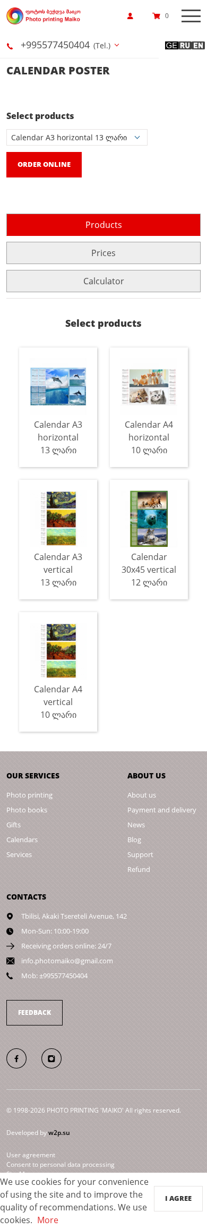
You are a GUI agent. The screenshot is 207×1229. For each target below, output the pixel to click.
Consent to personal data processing (60, 1164)
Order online (44, 164)
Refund (138, 869)
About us (141, 795)
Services (19, 854)
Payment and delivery (161, 810)
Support (140, 854)
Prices (103, 253)
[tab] (103, 224)
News (136, 824)
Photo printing (29, 795)
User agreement (30, 1154)
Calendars (22, 839)
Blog (134, 839)
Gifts (13, 824)
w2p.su (59, 1132)
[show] (133, 16)
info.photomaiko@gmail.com (67, 960)
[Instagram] (57, 1057)
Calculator (103, 281)
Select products (40, 116)
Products (103, 225)
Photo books (26, 810)
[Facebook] (22, 1057)
